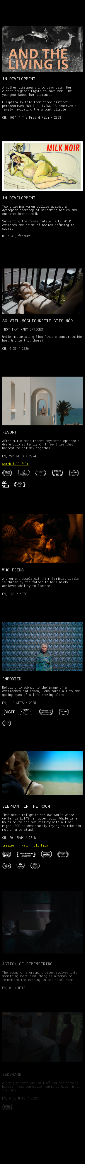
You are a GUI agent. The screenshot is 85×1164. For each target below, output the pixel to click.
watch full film (15, 464)
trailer (8, 845)
